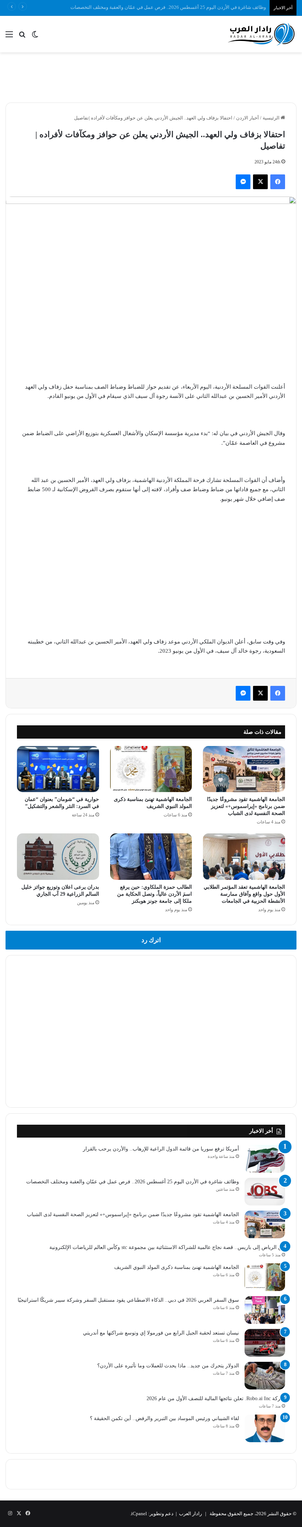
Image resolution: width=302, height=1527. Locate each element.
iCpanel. (138, 1513)
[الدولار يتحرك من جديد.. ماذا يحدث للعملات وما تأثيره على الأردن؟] (265, 1375)
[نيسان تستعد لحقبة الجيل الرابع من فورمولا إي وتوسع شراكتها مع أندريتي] (265, 1343)
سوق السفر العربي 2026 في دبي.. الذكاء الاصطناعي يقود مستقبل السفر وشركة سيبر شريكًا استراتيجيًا (128, 1300)
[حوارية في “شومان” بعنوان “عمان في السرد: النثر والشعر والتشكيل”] (58, 769)
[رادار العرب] (261, 34)
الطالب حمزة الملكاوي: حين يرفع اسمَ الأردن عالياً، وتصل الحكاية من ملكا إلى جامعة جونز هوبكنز (154, 894)
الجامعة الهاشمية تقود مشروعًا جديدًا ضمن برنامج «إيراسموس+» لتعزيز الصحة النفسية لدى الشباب (246, 806)
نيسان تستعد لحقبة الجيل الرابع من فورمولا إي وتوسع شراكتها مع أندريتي (161, 1333)
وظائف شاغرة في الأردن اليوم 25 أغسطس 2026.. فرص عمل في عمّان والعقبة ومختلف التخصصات (132, 1181)
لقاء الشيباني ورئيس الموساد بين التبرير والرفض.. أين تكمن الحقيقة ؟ (164, 1418)
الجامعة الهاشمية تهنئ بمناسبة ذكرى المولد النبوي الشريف (176, 1267)
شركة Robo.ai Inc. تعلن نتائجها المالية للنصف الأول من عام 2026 (216, 1398)
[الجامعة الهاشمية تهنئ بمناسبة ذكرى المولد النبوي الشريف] (151, 769)
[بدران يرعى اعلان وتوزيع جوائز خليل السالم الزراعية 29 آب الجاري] (58, 856)
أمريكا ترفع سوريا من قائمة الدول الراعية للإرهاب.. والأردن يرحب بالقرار (161, 1149)
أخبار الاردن (247, 118)
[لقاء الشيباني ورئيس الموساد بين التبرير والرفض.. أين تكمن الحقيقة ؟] (265, 1428)
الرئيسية (272, 118)
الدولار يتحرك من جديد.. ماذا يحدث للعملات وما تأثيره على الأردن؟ (168, 1365)
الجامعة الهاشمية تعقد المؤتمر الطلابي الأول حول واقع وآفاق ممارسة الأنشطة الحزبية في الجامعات (244, 894)
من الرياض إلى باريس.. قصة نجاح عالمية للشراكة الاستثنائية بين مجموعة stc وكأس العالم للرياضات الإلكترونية (167, 1247)
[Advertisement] (151, 76)
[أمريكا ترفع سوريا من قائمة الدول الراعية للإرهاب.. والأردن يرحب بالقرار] (265, 1159)
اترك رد (151, 940)
